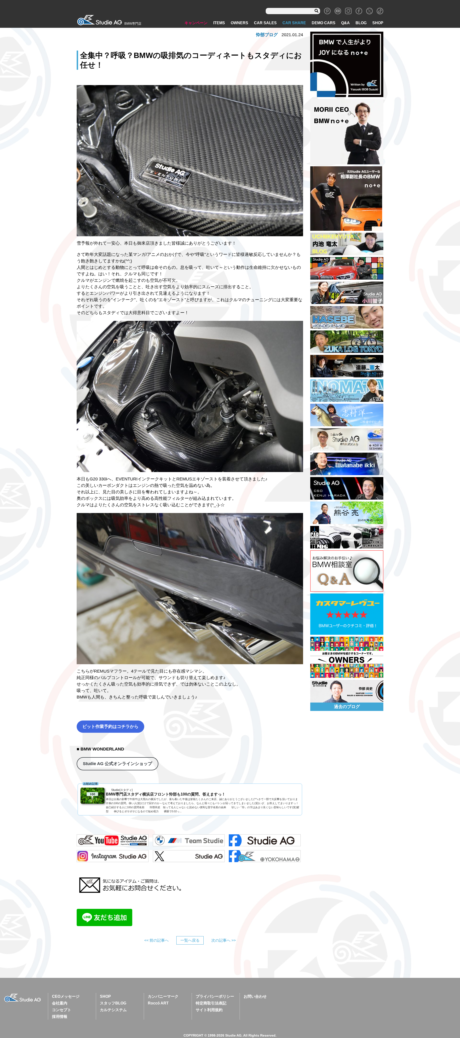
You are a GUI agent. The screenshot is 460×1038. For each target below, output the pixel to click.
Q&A (345, 23)
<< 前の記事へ (156, 940)
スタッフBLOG (113, 1003)
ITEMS (219, 23)
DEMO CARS (323, 23)
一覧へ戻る (190, 940)
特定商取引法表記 (211, 1003)
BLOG (361, 23)
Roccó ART (158, 1003)
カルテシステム (113, 1010)
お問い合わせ (255, 996)
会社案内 (59, 1003)
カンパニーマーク (163, 996)
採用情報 (59, 1017)
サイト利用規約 (209, 1010)
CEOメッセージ (66, 996)
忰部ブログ (267, 34)
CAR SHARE (294, 23)
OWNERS (239, 23)
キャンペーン (195, 23)
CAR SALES (265, 23)
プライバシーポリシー (215, 996)
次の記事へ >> (223, 940)
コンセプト (61, 1010)
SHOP (377, 23)
